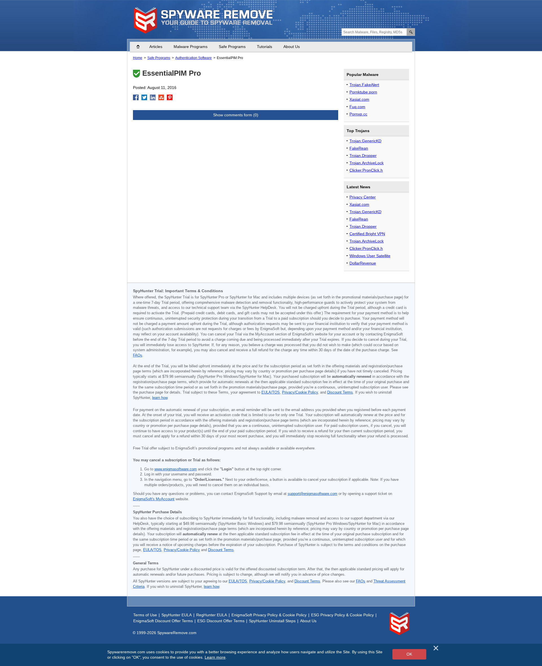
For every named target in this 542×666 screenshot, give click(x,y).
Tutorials (264, 46)
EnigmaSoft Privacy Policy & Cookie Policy (269, 615)
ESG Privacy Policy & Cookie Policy (342, 615)
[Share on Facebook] (136, 97)
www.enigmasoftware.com (175, 469)
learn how (159, 398)
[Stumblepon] (161, 97)
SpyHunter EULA (176, 615)
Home (141, 46)
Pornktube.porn (363, 92)
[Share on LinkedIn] (153, 97)
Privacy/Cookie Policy (300, 392)
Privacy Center (362, 197)
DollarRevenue (362, 263)
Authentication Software (193, 58)
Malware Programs (190, 46)
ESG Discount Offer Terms (220, 621)
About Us (291, 46)
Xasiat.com (359, 99)
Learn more (215, 657)
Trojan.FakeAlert (364, 84)
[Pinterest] (169, 97)
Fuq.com (357, 106)
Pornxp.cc (358, 114)
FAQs (137, 355)
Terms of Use (145, 615)
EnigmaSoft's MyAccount (153, 499)
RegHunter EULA (211, 615)
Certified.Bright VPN (367, 234)
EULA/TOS (270, 392)
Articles (155, 46)
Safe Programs (232, 46)
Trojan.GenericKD (365, 141)
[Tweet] (144, 97)
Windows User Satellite (369, 256)
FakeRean (358, 148)
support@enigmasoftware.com (312, 494)
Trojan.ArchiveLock (366, 163)
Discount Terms (340, 392)
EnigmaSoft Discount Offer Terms (163, 621)
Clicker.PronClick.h (366, 170)
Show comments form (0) (235, 115)
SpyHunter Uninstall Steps (272, 621)
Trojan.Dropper (363, 155)
